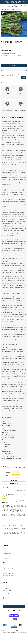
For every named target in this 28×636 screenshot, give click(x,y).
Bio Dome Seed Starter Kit (17, 406)
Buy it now (14, 69)
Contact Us (6, 551)
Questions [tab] (13, 487)
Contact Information (22, 632)
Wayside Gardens (8, 630)
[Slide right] (16, 39)
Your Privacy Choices (8, 578)
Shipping (3, 53)
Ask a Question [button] (14, 483)
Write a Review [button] (14, 480)
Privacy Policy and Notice (9, 568)
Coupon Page (6, 593)
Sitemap (5, 588)
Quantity (3, 58)
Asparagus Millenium (15, 9)
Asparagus (7, 9)
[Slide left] (11, 39)
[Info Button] (12, 50)
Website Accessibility (8, 575)
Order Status (6, 585)
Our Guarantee (6, 556)
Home (2, 9)
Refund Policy (13, 632)
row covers (15, 398)
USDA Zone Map (7, 590)
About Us (5, 548)
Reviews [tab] (4, 487)
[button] (2, 5)
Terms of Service (23, 630)
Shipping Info (6, 558)
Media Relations (7, 553)
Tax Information (7, 571)
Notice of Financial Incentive (10, 566)
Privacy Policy (16, 630)
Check (23, 77)
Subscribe (14, 606)
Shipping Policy (6, 632)
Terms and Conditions (8, 573)
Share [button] (3, 82)
